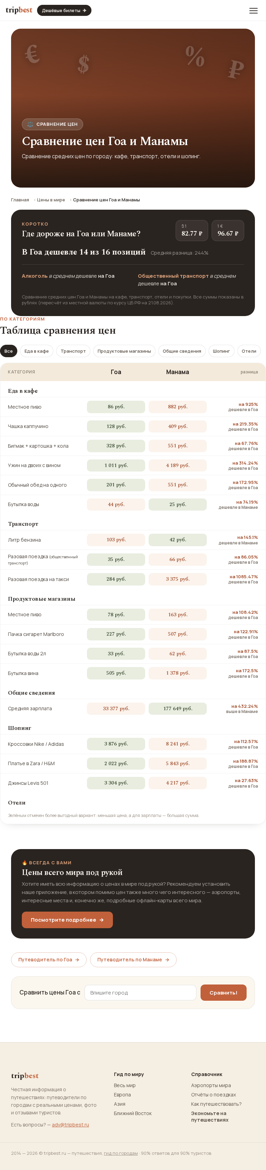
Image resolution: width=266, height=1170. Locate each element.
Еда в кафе (37, 351)
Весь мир (125, 1085)
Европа (122, 1095)
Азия (119, 1104)
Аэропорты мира (211, 1085)
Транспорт (73, 351)
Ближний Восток (133, 1113)
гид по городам (121, 1153)
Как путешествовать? (216, 1104)
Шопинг (221, 351)
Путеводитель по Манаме (133, 959)
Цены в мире (51, 200)
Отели (249, 351)
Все (9, 351)
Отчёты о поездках (213, 1095)
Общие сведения (182, 351)
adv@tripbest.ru (70, 1124)
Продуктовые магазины (124, 351)
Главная (20, 200)
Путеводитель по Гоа (48, 959)
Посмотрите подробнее (67, 919)
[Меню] (253, 10)
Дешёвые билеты (64, 10)
